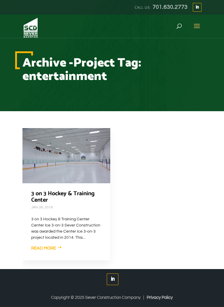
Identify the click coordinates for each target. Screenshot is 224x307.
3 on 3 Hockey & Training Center (62, 197)
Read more (43, 248)
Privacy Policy (160, 297)
